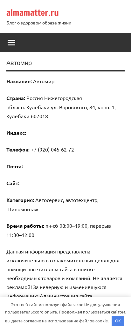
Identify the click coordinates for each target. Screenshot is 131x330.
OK (118, 320)
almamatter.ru (32, 12)
